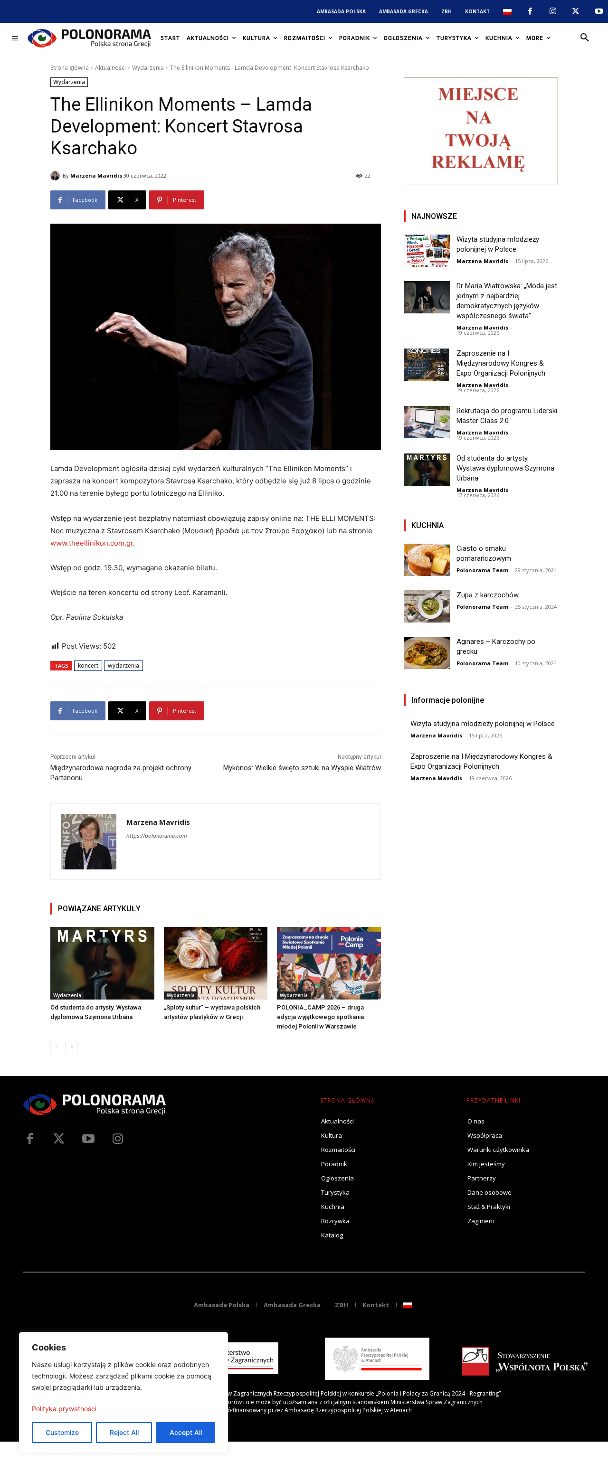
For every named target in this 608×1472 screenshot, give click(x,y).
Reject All (124, 1432)
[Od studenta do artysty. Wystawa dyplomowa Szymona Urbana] (102, 963)
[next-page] (71, 1047)
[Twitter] (59, 1139)
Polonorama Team (482, 570)
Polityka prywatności (64, 1409)
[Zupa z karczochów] (427, 606)
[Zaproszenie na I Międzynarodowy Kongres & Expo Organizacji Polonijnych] (427, 365)
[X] (576, 11)
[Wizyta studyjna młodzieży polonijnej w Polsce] (427, 251)
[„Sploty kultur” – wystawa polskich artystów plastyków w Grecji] (216, 963)
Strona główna (69, 68)
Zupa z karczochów (487, 595)
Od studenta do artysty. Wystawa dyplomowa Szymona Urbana (505, 468)
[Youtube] (599, 11)
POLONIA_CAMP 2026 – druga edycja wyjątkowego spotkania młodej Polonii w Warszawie (320, 1017)
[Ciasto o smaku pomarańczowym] (427, 560)
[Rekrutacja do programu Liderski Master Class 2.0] (427, 422)
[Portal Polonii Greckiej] (89, 38)
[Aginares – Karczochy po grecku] (427, 653)
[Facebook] (530, 11)
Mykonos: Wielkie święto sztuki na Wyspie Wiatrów (302, 768)
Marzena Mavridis (96, 175)
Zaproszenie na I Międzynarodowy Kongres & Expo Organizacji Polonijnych (500, 363)
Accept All (186, 1432)
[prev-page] (56, 1047)
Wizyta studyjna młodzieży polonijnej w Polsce (482, 723)
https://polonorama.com (156, 835)
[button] (584, 38)
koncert (88, 665)
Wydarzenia (148, 68)
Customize (62, 1432)
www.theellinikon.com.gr (91, 542)
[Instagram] (553, 11)
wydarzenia (123, 665)
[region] (123, 1392)
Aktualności (110, 68)
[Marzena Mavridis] (56, 175)
